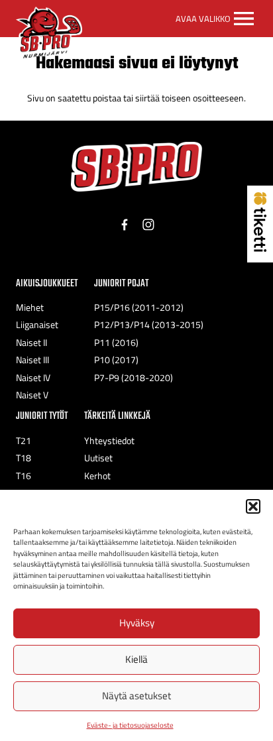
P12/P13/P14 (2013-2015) (148, 324)
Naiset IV (33, 377)
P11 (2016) (116, 342)
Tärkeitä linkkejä (117, 416)
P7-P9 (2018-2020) (133, 377)
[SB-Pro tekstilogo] (136, 167)
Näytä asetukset (136, 695)
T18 (23, 458)
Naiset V (32, 395)
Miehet (30, 307)
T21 (23, 440)
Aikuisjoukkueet (47, 283)
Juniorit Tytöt (42, 416)
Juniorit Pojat (121, 283)
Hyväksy (136, 622)
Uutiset (98, 458)
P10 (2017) (116, 360)
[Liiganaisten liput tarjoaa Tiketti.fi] (260, 248)
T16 (23, 476)
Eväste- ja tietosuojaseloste (130, 725)
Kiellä (136, 659)
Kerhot (97, 476)
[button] (253, 506)
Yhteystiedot (109, 440)
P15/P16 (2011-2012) (139, 307)
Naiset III (32, 360)
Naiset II (31, 342)
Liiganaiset (37, 324)
